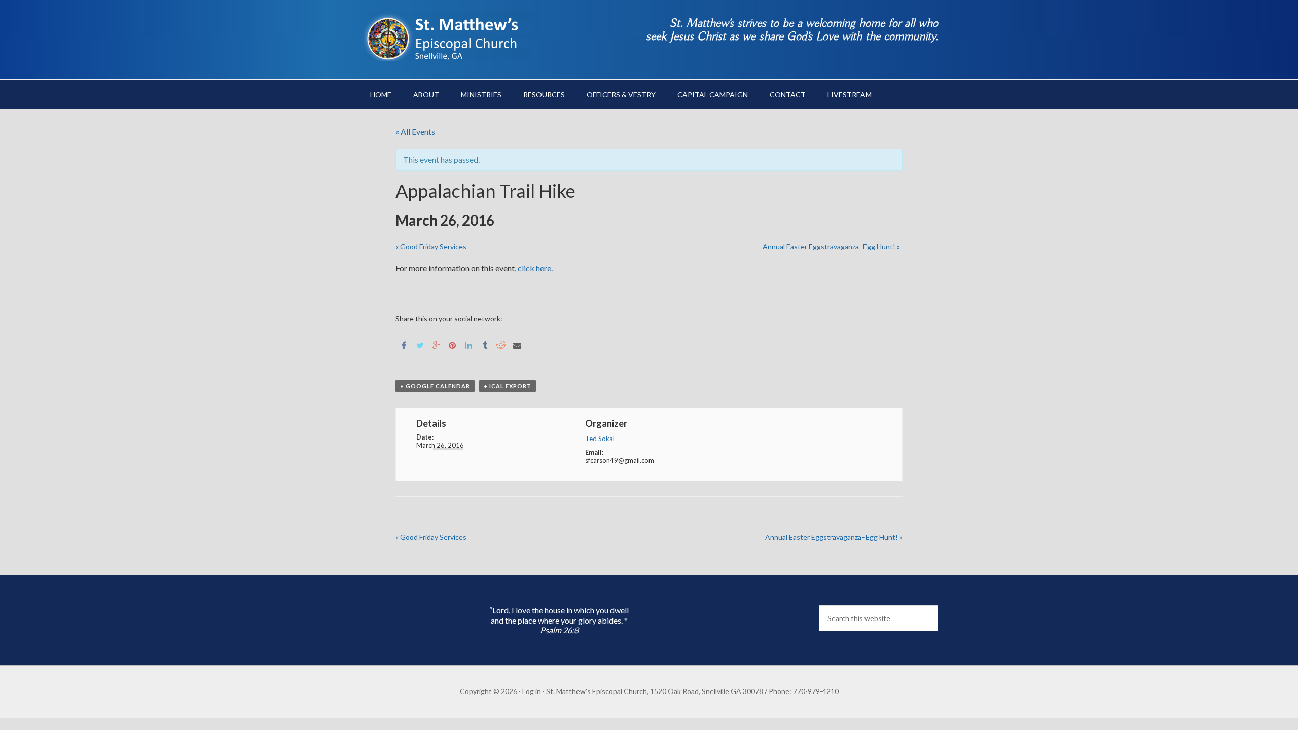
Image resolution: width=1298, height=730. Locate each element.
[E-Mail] (517, 344)
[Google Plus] (436, 344)
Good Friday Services (430, 246)
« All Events (415, 131)
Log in (531, 691)
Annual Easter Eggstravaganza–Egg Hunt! (831, 246)
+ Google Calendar (435, 386)
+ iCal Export (507, 386)
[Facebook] (403, 344)
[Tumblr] (485, 344)
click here (534, 268)
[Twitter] (420, 344)
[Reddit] (501, 344)
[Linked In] (468, 344)
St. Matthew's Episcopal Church (446, 35)
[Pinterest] (452, 344)
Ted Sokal (600, 438)
